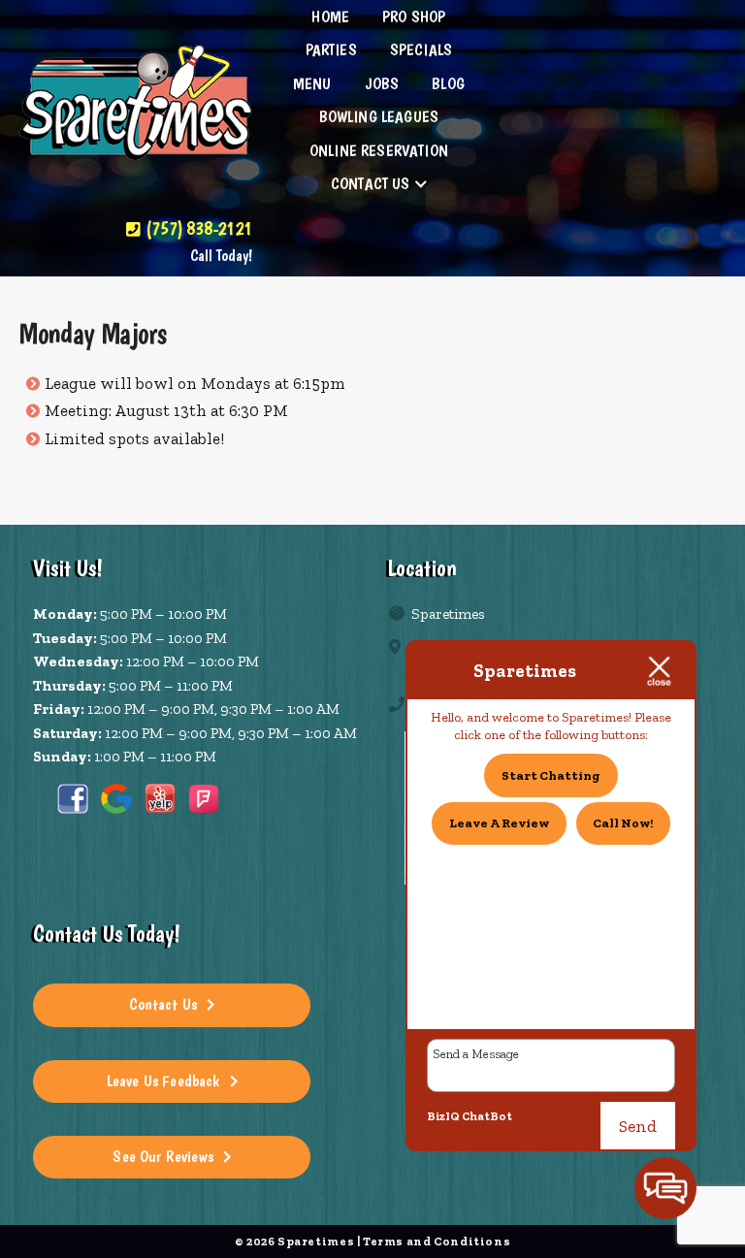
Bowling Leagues (379, 116)
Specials (421, 49)
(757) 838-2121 (197, 228)
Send (638, 1126)
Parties (331, 49)
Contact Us (370, 183)
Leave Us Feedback (163, 1080)
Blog (448, 83)
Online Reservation (378, 150)
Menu (312, 83)
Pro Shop (413, 16)
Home (330, 16)
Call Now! (623, 823)
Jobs (382, 83)
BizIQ (443, 1116)
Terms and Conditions (436, 1241)
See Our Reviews (163, 1156)
